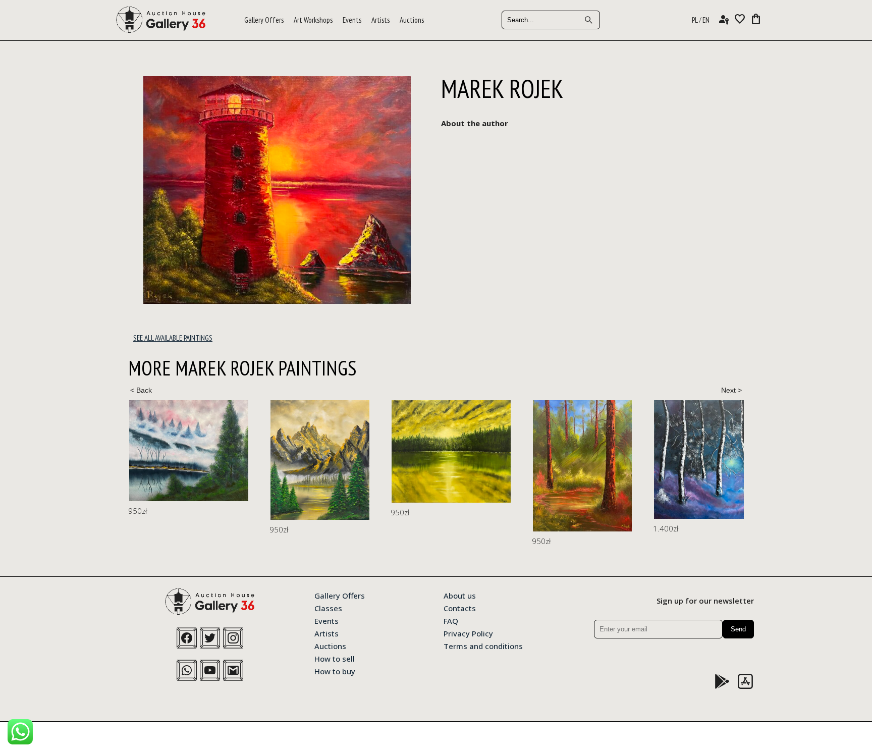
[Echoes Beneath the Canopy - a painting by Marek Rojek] (582, 465)
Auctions (412, 20)
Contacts (460, 607)
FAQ (451, 620)
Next (731, 390)
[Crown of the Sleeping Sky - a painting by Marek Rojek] (319, 460)
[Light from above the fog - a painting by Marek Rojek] (733, 459)
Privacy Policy (468, 632)
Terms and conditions (483, 645)
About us (460, 595)
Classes (328, 607)
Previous (140, 390)
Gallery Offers (264, 20)
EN (706, 20)
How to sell (334, 658)
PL (695, 20)
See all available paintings (172, 338)
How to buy (334, 670)
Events (352, 20)
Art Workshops (313, 20)
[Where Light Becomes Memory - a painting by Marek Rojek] (451, 451)
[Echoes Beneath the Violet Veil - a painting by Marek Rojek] (188, 450)
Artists (380, 20)
